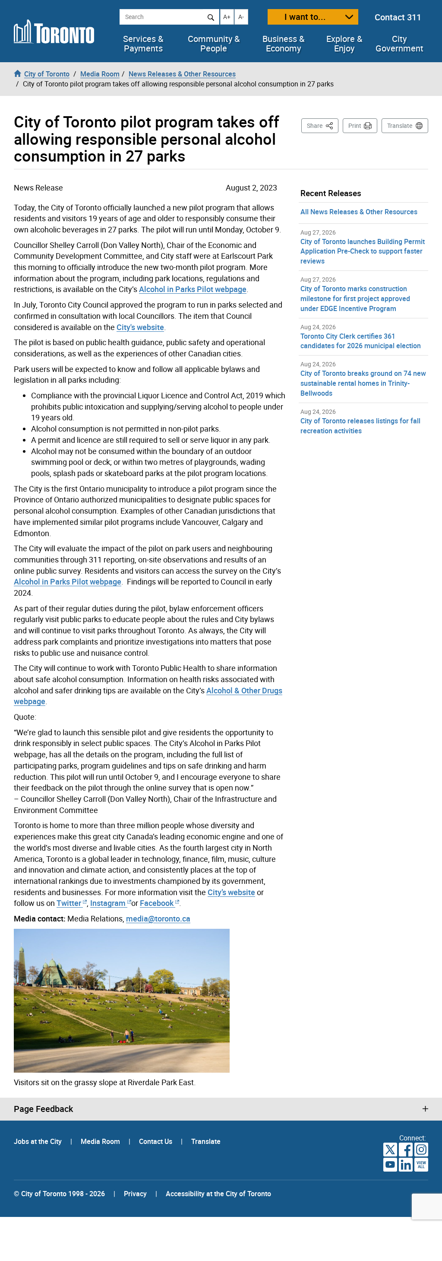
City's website (140, 327)
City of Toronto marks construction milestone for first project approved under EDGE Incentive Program (355, 298)
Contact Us (156, 1141)
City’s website (231, 892)
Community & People (214, 43)
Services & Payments (143, 43)
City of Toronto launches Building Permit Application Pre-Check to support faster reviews (362, 251)
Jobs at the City (38, 1141)
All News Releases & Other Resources (358, 211)
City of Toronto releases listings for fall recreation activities (360, 425)
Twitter (69, 903)
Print (354, 125)
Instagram (108, 903)
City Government (399, 43)
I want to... (305, 16)
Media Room (101, 1141)
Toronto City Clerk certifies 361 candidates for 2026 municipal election (360, 341)
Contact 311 (398, 17)
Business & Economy (283, 43)
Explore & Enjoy (344, 43)
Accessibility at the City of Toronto (218, 1193)
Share (322, 125)
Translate (399, 125)
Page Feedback (43, 1109)
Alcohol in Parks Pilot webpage (192, 289)
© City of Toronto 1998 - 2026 (59, 1193)
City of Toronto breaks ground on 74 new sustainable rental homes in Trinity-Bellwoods (363, 383)
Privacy (135, 1193)
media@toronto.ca (158, 918)
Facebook (157, 903)
